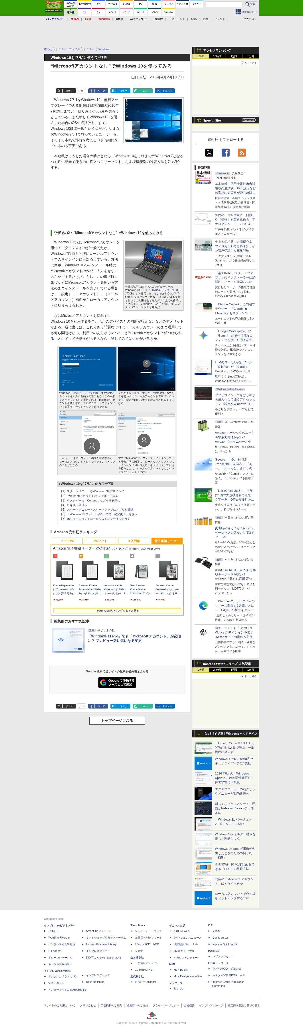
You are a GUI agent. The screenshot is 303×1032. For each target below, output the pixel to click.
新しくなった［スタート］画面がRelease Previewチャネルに (235, 808)
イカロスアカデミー (186, 957)
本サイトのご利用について (59, 1005)
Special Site (212, 120)
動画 (205, 19)
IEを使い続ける (77, 505)
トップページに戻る (117, 720)
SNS (194, 19)
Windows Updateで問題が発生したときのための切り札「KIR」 (234, 853)
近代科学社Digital (145, 982)
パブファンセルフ (223, 956)
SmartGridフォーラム (99, 931)
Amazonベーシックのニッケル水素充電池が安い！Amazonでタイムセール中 (234, 437)
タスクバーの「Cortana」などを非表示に (93, 500)
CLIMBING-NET (144, 969)
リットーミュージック (148, 931)
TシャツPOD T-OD (147, 944)
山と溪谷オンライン (147, 963)
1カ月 (250, 56)
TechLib (178, 988)
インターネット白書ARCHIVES (67, 989)
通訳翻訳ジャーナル (186, 944)
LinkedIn (167, 91)
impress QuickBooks (224, 944)
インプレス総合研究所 (61, 944)
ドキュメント (177, 19)
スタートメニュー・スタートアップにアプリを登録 (100, 509)
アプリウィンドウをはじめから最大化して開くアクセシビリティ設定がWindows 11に (235, 399)
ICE (210, 925)
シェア (101, 91)
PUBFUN (213, 951)
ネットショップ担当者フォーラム (106, 937)
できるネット (56, 983)
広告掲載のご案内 (111, 1005)
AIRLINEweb (181, 931)
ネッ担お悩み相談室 (60, 964)
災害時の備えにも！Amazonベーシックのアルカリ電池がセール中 (235, 532)
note (145, 91)
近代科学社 (137, 976)
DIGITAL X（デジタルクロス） (104, 957)
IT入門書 (134, 541)
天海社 (216, 931)
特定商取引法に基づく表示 (244, 1005)
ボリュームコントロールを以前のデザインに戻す (98, 519)
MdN (172, 964)
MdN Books (181, 969)
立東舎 (139, 951)
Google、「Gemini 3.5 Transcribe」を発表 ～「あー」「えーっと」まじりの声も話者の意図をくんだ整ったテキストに (235, 468)
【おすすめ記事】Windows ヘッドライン (230, 733)
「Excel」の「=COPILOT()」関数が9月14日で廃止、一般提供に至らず (235, 747)
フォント (219, 19)
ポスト (69, 91)
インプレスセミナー (98, 951)
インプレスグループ (211, 1005)
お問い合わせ (88, 1005)
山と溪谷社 (137, 957)
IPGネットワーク (218, 963)
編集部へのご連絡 (137, 1005)
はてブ (123, 91)
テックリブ (176, 983)
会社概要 (189, 1005)
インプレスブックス (98, 975)
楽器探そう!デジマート (148, 937)
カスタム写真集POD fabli (228, 975)
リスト (82, 91)
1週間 (234, 56)
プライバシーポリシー (166, 1005)
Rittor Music (138, 925)
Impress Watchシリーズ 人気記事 (227, 664)
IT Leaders (54, 951)
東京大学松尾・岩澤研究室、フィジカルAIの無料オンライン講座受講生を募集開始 (235, 246)
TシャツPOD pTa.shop (227, 968)
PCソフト (100, 541)
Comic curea (220, 937)
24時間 (217, 56)
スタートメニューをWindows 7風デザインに (95, 491)
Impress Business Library (101, 944)
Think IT (53, 931)
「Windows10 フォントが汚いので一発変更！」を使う (102, 514)
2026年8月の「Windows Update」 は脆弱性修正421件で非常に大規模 (234, 778)
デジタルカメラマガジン (63, 976)
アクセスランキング (217, 50)
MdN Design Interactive (188, 976)
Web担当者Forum (59, 937)
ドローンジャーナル (60, 957)
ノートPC (67, 541)
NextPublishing (95, 982)
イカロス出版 (177, 925)
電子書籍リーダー (167, 541)
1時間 (200, 56)
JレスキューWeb (184, 951)
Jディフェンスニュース (188, 937)
